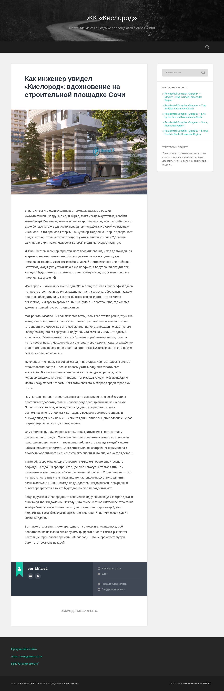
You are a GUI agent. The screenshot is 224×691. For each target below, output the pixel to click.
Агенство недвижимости (26, 656)
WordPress (71, 683)
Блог (104, 573)
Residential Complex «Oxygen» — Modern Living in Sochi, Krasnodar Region (183, 97)
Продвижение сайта (24, 649)
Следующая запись (113, 589)
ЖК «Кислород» (112, 17)
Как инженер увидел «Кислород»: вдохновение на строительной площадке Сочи (75, 86)
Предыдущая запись (114, 583)
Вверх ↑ (208, 683)
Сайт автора (38, 576)
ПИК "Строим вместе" (25, 663)
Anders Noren (190, 683)
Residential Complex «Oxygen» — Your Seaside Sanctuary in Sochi (185, 107)
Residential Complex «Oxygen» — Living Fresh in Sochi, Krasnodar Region (186, 132)
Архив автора (30, 576)
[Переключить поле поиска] (207, 47)
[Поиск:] (185, 73)
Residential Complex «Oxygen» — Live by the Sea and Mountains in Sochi (185, 115)
